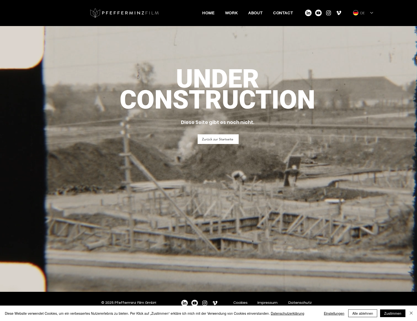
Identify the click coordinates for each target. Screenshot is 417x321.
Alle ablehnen (362, 313)
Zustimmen (392, 313)
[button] (231, 13)
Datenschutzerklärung (287, 313)
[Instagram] (328, 13)
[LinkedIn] (308, 13)
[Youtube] (318, 13)
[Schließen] (411, 313)
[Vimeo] (338, 13)
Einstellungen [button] (334, 313)
